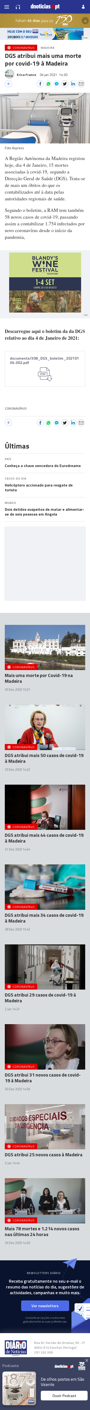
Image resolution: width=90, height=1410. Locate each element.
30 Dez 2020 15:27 (17, 689)
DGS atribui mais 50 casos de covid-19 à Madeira (44, 758)
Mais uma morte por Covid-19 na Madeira (39, 678)
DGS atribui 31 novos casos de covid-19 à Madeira (43, 1077)
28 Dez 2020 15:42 (17, 929)
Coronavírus (16, 408)
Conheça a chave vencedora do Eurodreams (43, 465)
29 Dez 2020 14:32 (17, 769)
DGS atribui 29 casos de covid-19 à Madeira (40, 997)
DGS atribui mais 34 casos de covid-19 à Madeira (44, 917)
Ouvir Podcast (64, 1395)
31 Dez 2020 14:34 (17, 849)
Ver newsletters (45, 1306)
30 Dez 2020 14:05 (17, 1089)
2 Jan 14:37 (12, 1009)
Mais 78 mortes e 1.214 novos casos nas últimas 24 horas (42, 1231)
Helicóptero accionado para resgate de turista (39, 487)
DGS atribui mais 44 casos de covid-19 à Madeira (44, 837)
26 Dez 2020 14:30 (17, 1242)
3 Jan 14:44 (12, 1163)
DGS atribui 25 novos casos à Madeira (44, 1154)
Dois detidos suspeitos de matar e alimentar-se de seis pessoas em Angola (44, 511)
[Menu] (6, 6)
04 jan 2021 (53, 74)
